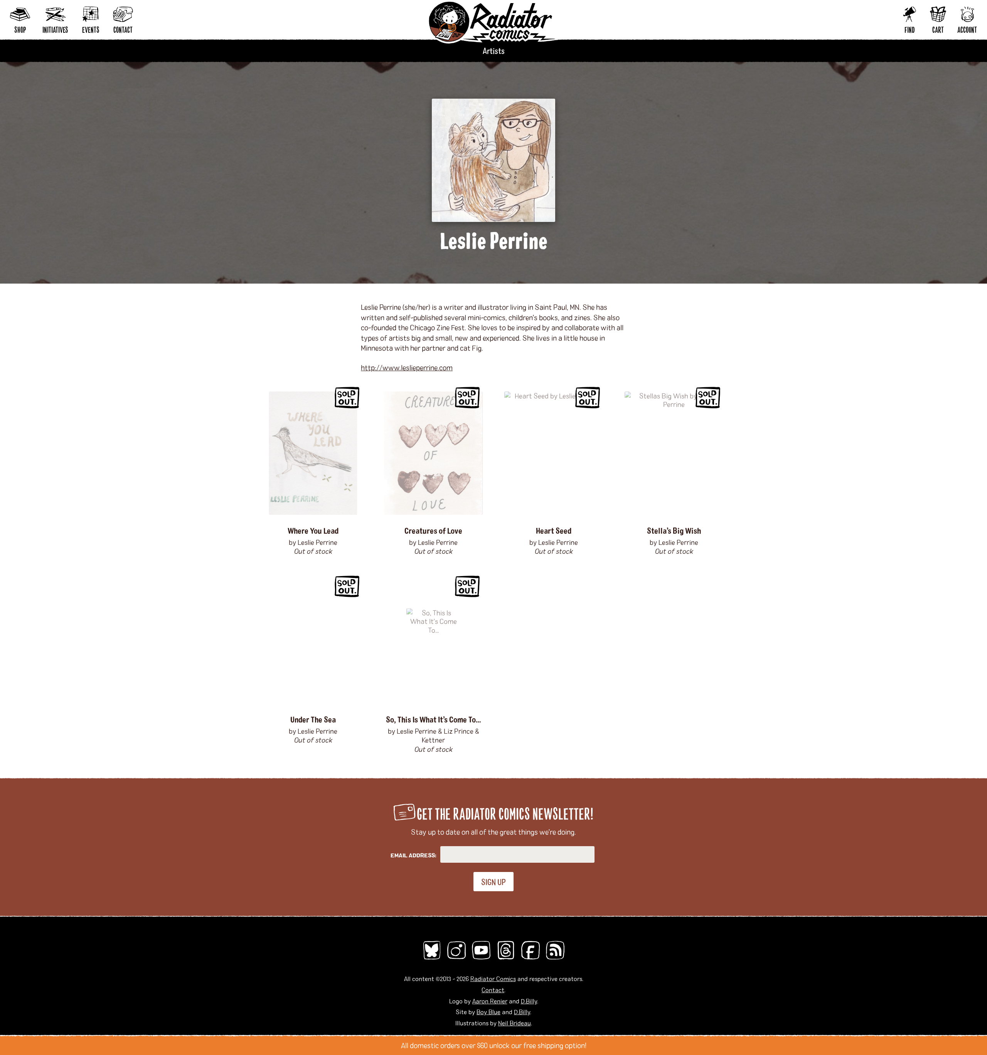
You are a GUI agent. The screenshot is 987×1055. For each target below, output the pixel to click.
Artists (494, 50)
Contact (493, 989)
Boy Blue (488, 1011)
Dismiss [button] (978, 1045)
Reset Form (865, 10)
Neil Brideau (514, 1022)
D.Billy (529, 1001)
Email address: (413, 855)
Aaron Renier (489, 1001)
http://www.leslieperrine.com (407, 367)
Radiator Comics (493, 978)
